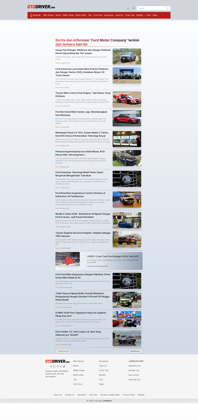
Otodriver (107, 401)
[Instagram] (54, 366)
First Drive (97, 15)
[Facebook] (51, 366)
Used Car (119, 15)
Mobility (139, 15)
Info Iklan (93, 395)
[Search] (168, 8)
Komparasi (108, 15)
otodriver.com (135, 366)
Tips (90, 15)
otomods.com (134, 379)
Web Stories (48, 15)
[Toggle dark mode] (134, 8)
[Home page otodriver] (128, 8)
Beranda (36, 15)
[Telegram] (57, 366)
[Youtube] (60, 366)
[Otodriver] (41, 6)
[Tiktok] (63, 366)
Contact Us (70, 395)
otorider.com (134, 370)
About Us (58, 395)
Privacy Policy (129, 395)
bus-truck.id (134, 375)
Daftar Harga (68, 15)
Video (155, 15)
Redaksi (141, 395)
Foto (149, 15)
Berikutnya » (136, 351)
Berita (58, 15)
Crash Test (130, 15)
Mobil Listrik (81, 15)
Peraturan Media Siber (110, 395)
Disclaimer (81, 395)
